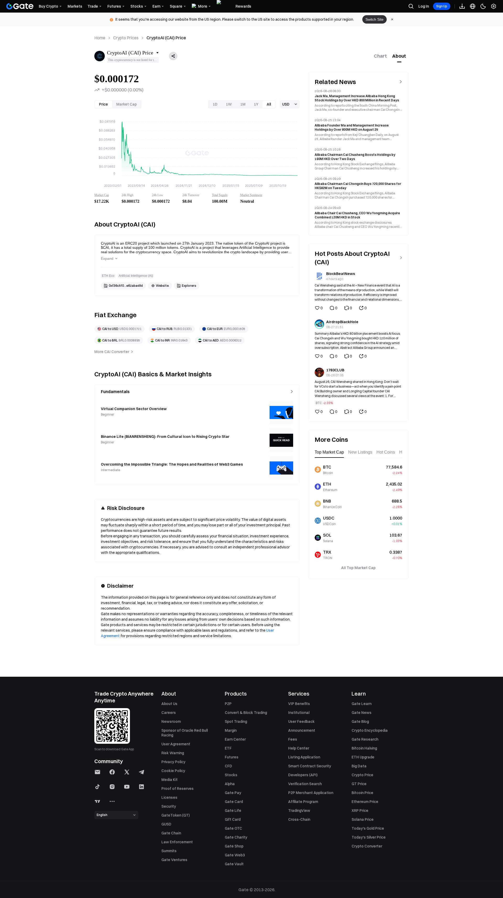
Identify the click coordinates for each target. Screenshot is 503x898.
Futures (231, 757)
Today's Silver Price (369, 837)
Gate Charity (236, 837)
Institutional (298, 712)
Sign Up (441, 6)
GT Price (359, 783)
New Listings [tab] (360, 452)
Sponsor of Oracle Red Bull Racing (184, 732)
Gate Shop (234, 846)
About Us (169, 703)
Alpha (230, 783)
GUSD (166, 824)
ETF (228, 748)
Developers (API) (303, 775)
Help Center (298, 748)
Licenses (169, 797)
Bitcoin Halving (364, 748)
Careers (168, 712)
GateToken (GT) (175, 815)
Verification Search (305, 783)
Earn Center (235, 739)
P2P (228, 703)
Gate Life (233, 810)
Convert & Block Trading (246, 712)
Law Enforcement (177, 842)
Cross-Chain (299, 819)
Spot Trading (236, 721)
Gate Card (234, 801)
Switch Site (374, 19)
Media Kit (169, 779)
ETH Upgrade (363, 757)
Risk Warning (172, 753)
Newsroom (171, 721)
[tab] (380, 56)
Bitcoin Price (362, 792)
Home (99, 37)
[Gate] (20, 6)
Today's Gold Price (368, 828)
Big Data (359, 766)
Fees (292, 739)
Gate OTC (233, 828)
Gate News (361, 712)
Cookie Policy (173, 770)
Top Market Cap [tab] (329, 452)
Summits (169, 851)
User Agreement (175, 744)
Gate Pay (233, 792)
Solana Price (363, 819)
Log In (423, 6)
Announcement (301, 730)
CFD (228, 766)
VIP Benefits (299, 703)
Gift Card (232, 819)
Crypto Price (362, 775)
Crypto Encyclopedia (370, 730)
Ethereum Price (365, 801)
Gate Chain (171, 833)
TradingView (299, 810)
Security (168, 806)
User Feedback (301, 721)
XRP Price (360, 810)
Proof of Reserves (177, 788)
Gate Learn (361, 703)
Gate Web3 (235, 855)
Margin (231, 730)
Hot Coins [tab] (385, 452)
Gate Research (365, 739)
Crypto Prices (126, 37)
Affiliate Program (303, 801)
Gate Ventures (174, 859)
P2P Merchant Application (310, 792)
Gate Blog (360, 721)
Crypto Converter (367, 846)
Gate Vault (234, 864)
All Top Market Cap (358, 567)
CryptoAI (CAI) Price (166, 37)
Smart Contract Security (309, 766)
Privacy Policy (173, 761)
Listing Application (304, 757)
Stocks (231, 775)
